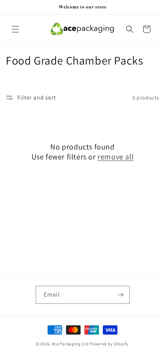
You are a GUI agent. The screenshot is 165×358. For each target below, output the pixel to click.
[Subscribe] (120, 295)
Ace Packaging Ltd (70, 343)
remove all (115, 157)
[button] (15, 29)
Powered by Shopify (109, 343)
